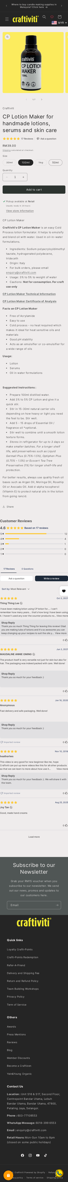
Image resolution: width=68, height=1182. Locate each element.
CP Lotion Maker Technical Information (29, 294)
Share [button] (10, 506)
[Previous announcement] (6, 6)
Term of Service (17, 1004)
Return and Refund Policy (22, 980)
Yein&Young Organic (19, 1073)
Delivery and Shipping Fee (23, 973)
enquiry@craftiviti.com (21, 272)
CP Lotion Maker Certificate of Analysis (29, 301)
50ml (55, 162)
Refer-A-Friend (16, 965)
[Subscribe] (57, 905)
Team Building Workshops (23, 988)
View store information (20, 210)
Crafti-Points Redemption (22, 957)
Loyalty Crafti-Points (20, 949)
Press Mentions (16, 1034)
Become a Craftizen (19, 1065)
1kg (43, 163)
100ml (26, 162)
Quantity (7, 170)
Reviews (12, 1042)
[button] (7, 19)
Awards (11, 1026)
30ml (11, 163)
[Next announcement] (61, 6)
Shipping (7, 150)
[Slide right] (42, 99)
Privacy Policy (15, 996)
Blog (9, 1050)
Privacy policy (16, 1177)
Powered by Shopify (34, 1172)
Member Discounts (18, 1057)
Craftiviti (19, 1172)
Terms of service (34, 1177)
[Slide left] (26, 99)
